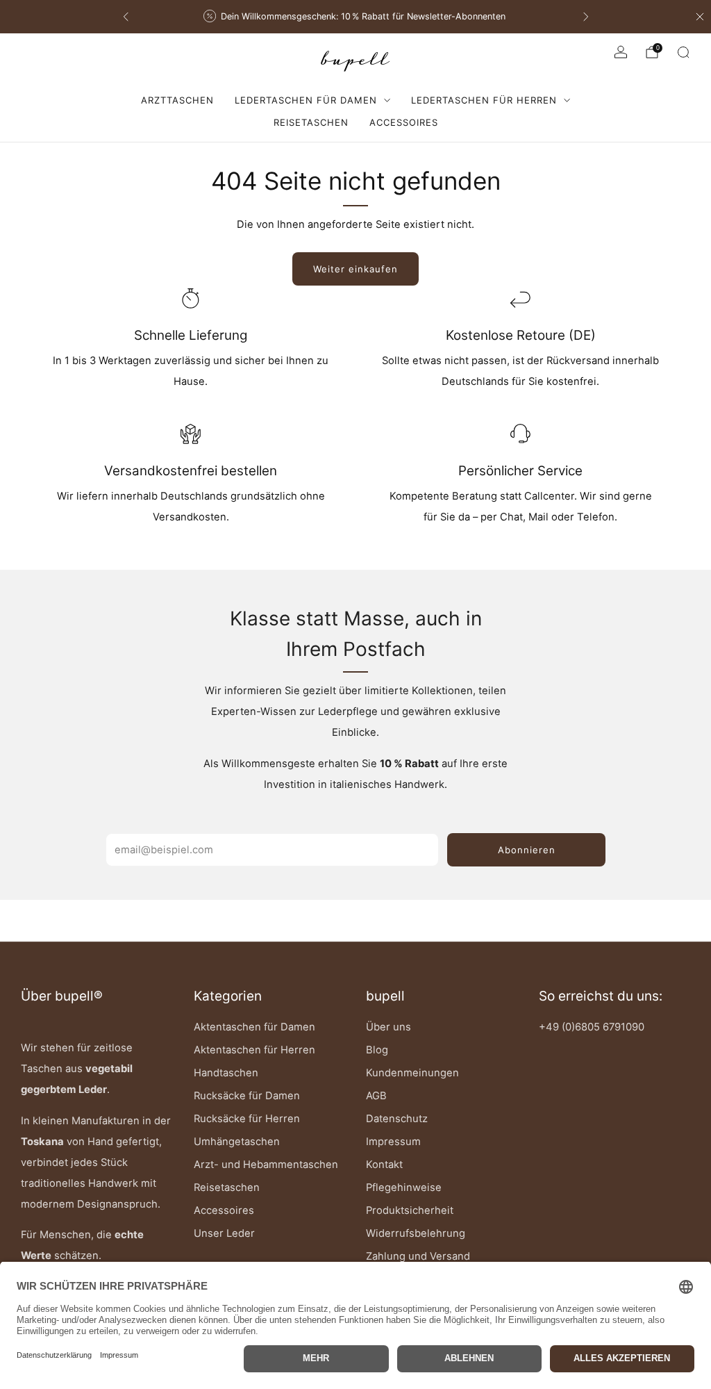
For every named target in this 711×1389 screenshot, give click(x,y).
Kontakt (384, 1164)
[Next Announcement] (586, 17)
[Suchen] (683, 52)
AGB (376, 1096)
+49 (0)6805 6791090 (591, 1027)
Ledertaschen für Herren (484, 100)
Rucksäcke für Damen (247, 1096)
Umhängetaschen (237, 1141)
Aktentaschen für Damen (254, 1027)
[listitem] (355, 16)
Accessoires (403, 122)
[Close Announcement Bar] (700, 16)
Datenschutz (397, 1118)
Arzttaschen (177, 100)
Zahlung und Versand (418, 1256)
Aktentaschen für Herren (254, 1050)
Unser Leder (224, 1233)
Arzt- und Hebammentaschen (266, 1164)
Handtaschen (226, 1073)
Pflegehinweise (404, 1187)
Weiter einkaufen (355, 268)
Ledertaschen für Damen (306, 100)
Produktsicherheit (409, 1210)
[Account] (621, 52)
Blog (377, 1050)
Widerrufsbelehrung (415, 1233)
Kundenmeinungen (412, 1073)
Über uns (388, 1027)
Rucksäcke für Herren (247, 1118)
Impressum (393, 1141)
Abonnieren (526, 849)
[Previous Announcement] (126, 17)
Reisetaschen (311, 122)
